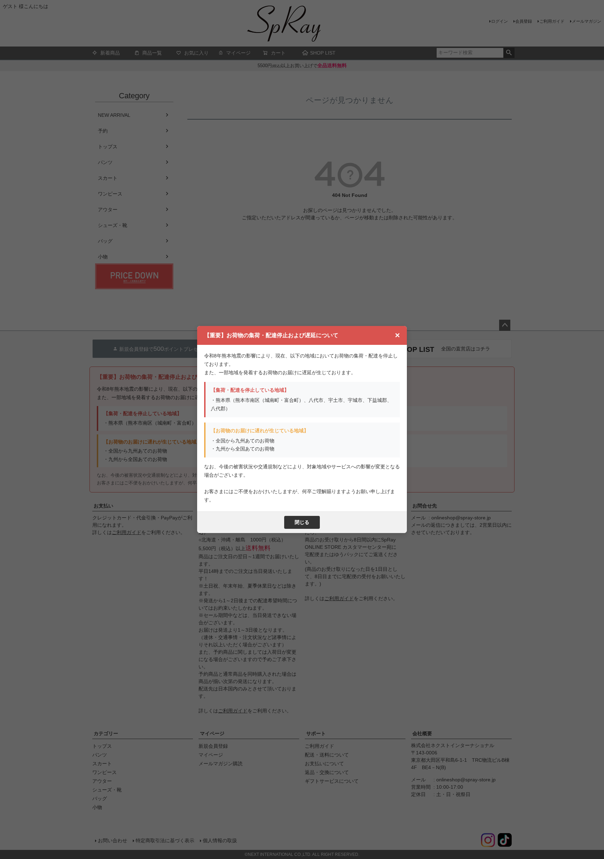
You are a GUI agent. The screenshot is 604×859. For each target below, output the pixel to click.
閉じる (302, 522)
